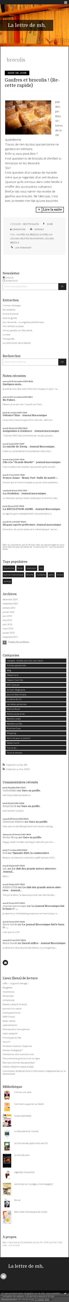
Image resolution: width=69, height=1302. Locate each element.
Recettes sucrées (14, 723)
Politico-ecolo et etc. (16, 713)
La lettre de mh (14, 699)
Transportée (8, 338)
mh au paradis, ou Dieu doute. (18, 330)
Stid (5, 853)
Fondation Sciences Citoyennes (17, 1046)
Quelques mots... (13, 384)
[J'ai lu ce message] (65, 1293)
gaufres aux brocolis (27, 234)
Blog (9, 670)
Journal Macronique (16, 694)
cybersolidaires (10, 1025)
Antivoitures (8, 1000)
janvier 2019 (8, 632)
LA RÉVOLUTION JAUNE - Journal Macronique (31, 509)
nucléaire (41, 574)
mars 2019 (8, 628)
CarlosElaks (10, 790)
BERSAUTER (10, 887)
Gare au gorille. (31, 790)
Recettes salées (31, 224)
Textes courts (13, 742)
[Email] (5, 962)
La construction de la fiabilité (17, 342)
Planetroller (8, 995)
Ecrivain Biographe (16, 689)
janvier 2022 (8, 612)
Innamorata (8, 991)
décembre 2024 (10, 599)
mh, (5, 868)
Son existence (9, 309)
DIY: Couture (13, 684)
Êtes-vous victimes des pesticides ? (19, 1062)
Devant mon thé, (15, 680)
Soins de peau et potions (18, 738)
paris (51, 574)
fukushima (9, 568)
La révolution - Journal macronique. (25, 493)
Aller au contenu (11, 2)
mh (41, 568)
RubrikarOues (14, 728)
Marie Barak (10, 924)
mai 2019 (7, 620)
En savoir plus (42, 1299)
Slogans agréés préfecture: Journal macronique (32, 524)
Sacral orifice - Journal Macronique (44, 943)
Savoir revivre (9, 1020)
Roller (20, 568)
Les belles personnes (16, 704)
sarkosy (7, 581)
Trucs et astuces (14, 752)
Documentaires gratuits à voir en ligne (21, 1058)
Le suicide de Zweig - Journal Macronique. (29, 446)
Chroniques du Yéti (12, 1037)
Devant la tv (12, 675)
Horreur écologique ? (13, 1050)
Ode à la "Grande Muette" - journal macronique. (32, 462)
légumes (49, 238)
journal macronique (13, 574)
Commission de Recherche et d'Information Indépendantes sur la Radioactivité (34, 1072)
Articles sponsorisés (16, 665)
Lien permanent (22, 247)
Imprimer (39, 229)
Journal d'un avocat (12, 1008)
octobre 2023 (9, 608)
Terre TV (6, 1041)
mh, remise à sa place (13, 326)
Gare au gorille (10, 317)
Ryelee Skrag (10, 837)
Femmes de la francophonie (16, 1029)
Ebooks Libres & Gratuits (15, 1004)
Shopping (11, 733)
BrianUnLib (9, 806)
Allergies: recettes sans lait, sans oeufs (25, 660)
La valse (6, 334)
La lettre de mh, (27, 25)
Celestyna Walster (13, 821)
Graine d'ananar (11, 313)
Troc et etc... (12, 747)
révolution (31, 568)
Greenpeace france (11, 1012)
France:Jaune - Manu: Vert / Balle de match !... (30, 478)
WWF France (9, 1016)
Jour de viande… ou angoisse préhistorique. (23, 322)
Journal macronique (14, 906)
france (60, 574)
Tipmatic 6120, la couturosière (30, 853)
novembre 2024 (10, 603)
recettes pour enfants (32, 238)
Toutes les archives (18, 642)
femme (29, 574)
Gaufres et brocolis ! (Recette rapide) (32, 83)
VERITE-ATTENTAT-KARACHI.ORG (18, 1066)
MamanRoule (13, 708)
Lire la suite (52, 209)
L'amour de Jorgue (12, 305)
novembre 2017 (10, 637)
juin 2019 (7, 616)
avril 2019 (7, 624)
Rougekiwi (7, 987)
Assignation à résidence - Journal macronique (31, 431)
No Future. (9, 400)
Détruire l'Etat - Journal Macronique (25, 415)
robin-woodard (10, 1033)
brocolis (14, 242)
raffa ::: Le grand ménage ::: (16, 983)
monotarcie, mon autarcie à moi (18, 1054)
